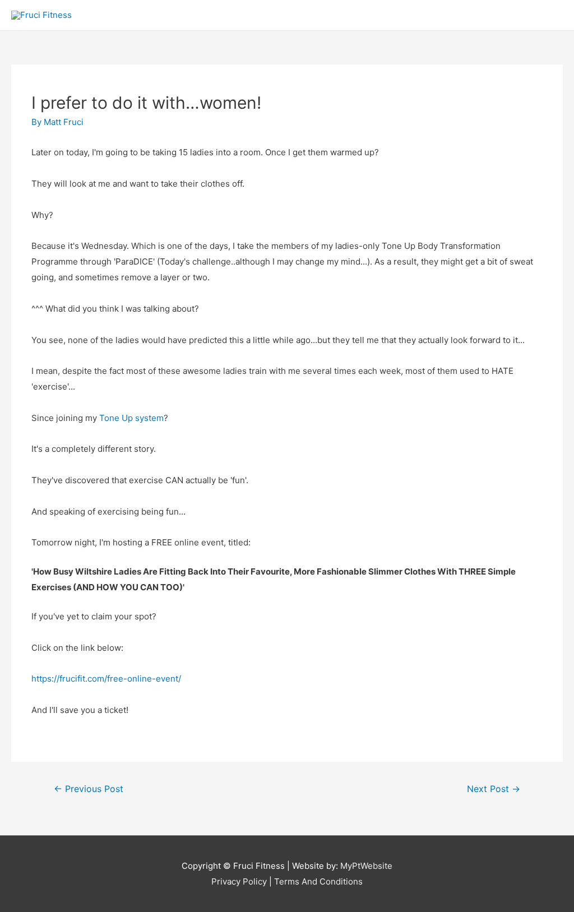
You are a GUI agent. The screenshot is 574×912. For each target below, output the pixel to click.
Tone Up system (131, 418)
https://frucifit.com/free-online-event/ (106, 678)
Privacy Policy (239, 881)
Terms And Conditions (318, 881)
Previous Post (88, 789)
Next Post (493, 789)
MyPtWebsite (366, 865)
